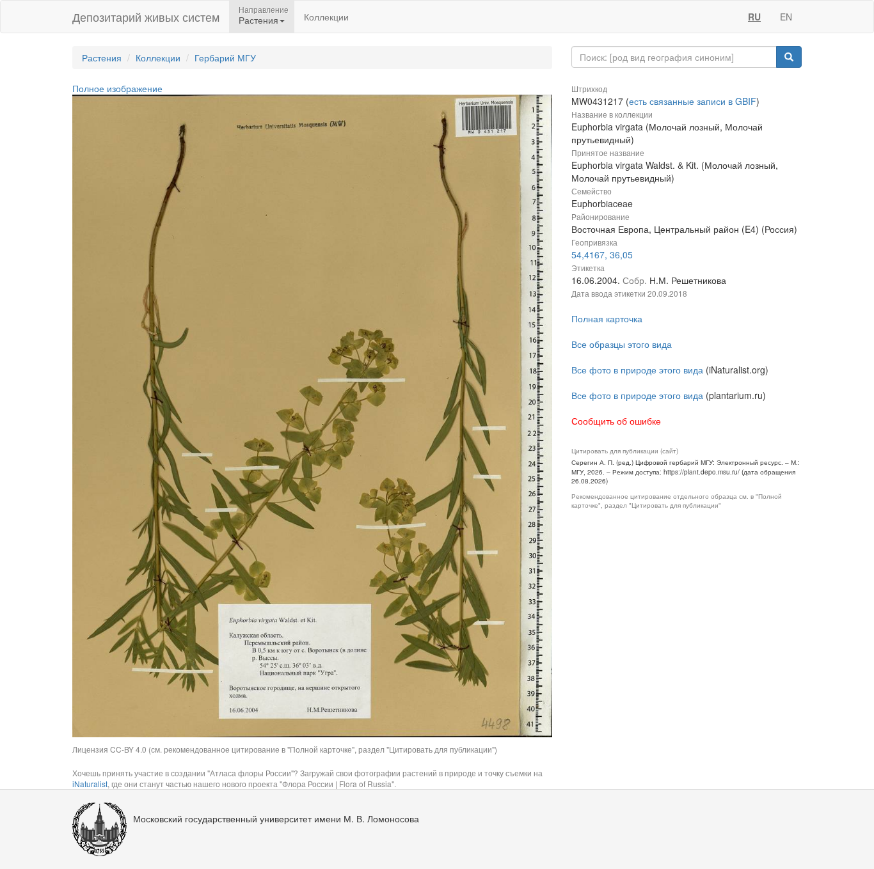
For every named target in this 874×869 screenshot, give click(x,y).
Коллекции (326, 16)
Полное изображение (117, 88)
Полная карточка (606, 318)
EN (786, 16)
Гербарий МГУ (225, 57)
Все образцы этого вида (621, 344)
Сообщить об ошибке (616, 420)
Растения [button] (258, 19)
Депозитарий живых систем (145, 16)
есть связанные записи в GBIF (692, 101)
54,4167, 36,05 (602, 254)
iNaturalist (89, 783)
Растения (102, 57)
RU (754, 16)
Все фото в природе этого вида (637, 369)
